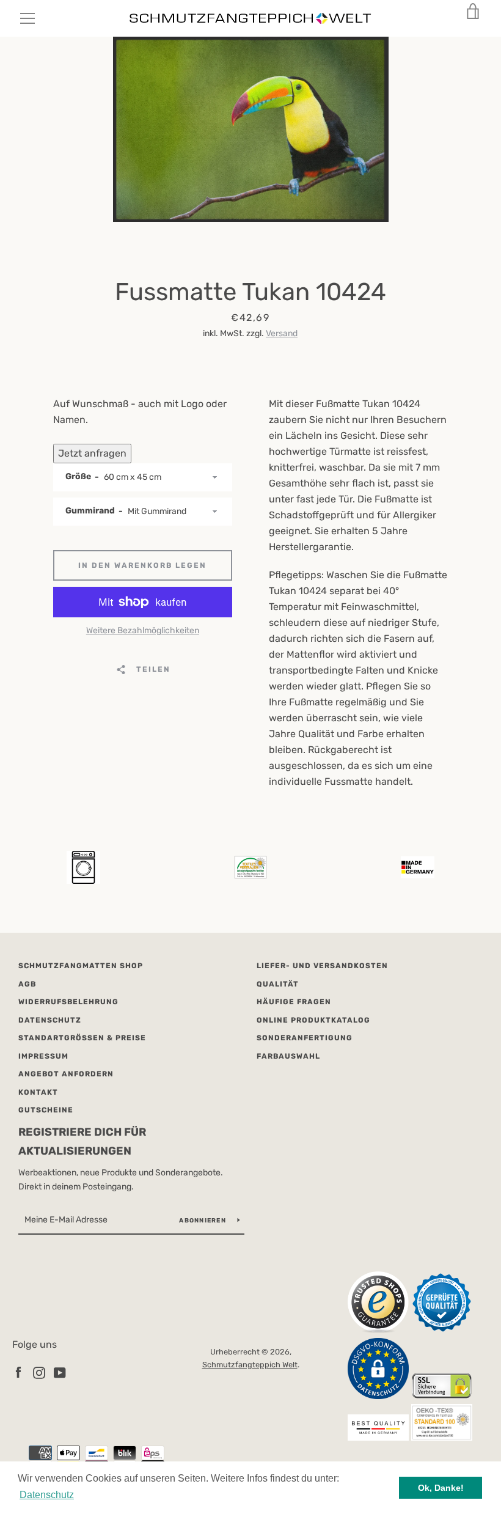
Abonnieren (203, 1220)
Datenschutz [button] (47, 1495)
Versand (282, 333)
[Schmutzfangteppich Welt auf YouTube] (60, 1372)
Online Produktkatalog (313, 1020)
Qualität (278, 984)
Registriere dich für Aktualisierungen (82, 1141)
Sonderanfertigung (305, 1038)
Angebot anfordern (66, 1074)
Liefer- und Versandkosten (322, 965)
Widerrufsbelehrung (68, 1002)
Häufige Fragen (294, 1002)
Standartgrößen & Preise (82, 1038)
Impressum (43, 1056)
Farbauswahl (288, 1056)
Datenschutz (49, 1020)
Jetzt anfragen (92, 453)
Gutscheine (45, 1110)
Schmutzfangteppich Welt (250, 1364)
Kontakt (38, 1092)
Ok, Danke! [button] (441, 1488)
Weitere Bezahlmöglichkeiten (142, 630)
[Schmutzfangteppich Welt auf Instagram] (39, 1372)
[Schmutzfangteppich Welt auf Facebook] (18, 1372)
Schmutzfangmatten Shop (80, 965)
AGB (27, 984)
